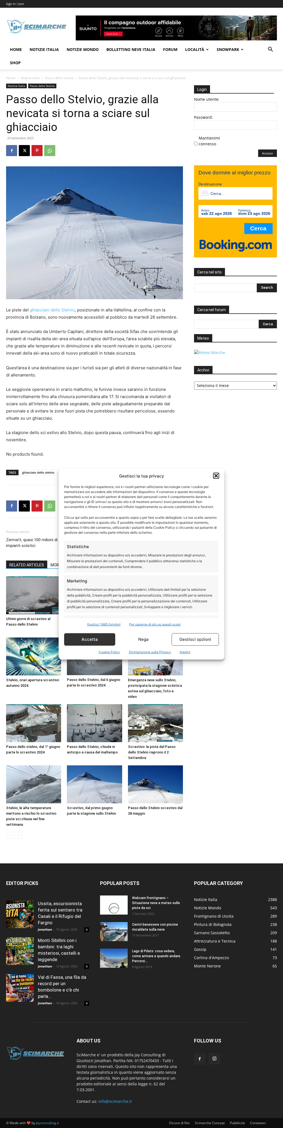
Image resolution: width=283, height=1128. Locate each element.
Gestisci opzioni (195, 639)
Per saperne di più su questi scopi (154, 624)
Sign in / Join (15, 4)
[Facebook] (11, 150)
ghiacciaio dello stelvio (38, 472)
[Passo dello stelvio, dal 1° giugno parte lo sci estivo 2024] (33, 723)
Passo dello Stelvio (59, 78)
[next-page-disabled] (18, 835)
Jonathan (45, 929)
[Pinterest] (37, 150)
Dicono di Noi (179, 1123)
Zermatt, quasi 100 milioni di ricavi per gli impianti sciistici (43, 542)
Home (16, 49)
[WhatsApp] (49, 150)
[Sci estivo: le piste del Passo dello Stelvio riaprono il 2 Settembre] (155, 723)
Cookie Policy (109, 652)
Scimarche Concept (210, 1123)
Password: (203, 117)
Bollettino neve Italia (130, 49)
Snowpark (228, 49)
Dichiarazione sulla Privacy (150, 652)
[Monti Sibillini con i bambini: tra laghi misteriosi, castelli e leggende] (20, 951)
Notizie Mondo (83, 49)
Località (194, 49)
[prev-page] (9, 835)
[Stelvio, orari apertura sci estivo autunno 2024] (33, 656)
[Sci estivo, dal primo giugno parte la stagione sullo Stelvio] (94, 784)
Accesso (267, 153)
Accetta (90, 639)
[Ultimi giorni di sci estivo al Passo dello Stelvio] (33, 595)
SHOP (15, 62)
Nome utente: (206, 99)
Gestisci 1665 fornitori (103, 624)
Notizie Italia (44, 49)
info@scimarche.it (115, 1101)
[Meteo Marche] (209, 352)
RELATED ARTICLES (26, 565)
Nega (143, 639)
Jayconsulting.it (47, 1123)
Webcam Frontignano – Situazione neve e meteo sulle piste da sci (156, 903)
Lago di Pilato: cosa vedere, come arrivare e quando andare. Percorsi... (156, 956)
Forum (170, 49)
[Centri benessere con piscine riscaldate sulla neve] (114, 931)
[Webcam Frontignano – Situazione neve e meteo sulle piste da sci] (114, 905)
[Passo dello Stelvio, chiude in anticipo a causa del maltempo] (94, 723)
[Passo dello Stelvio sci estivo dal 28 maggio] (155, 784)
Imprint (185, 652)
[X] (24, 150)
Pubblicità (237, 1123)
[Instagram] (214, 1058)
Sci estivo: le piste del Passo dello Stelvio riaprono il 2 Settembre (151, 752)
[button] (216, 476)
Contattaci (258, 1123)
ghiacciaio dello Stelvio (52, 310)
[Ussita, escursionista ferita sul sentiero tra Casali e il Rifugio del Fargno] (20, 914)
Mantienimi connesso (209, 140)
